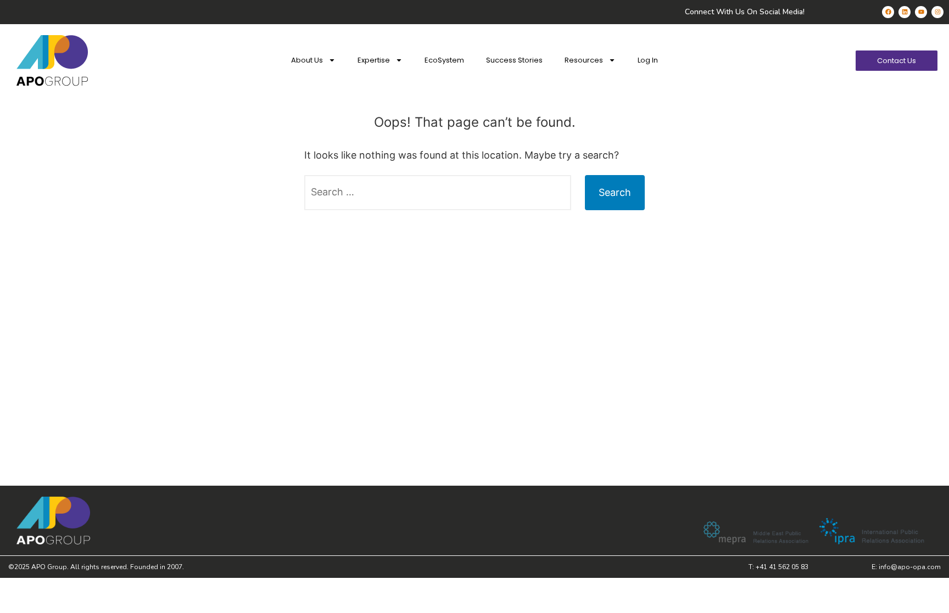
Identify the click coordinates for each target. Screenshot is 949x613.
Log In (648, 60)
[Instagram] (937, 12)
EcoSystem (444, 60)
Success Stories (514, 60)
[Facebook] (888, 12)
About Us (307, 60)
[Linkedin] (904, 12)
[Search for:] (437, 192)
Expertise (374, 60)
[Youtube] (921, 12)
